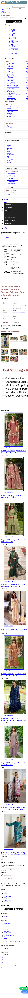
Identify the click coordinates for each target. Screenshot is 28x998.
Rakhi (8, 157)
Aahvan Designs (14, 41)
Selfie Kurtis (10, 68)
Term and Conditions (9, 935)
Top (8, 90)
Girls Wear (9, 127)
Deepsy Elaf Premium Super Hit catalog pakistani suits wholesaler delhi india (12, 720)
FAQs (5, 936)
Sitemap (5, 938)
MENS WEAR (9, 104)
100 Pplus (13, 29)
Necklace (9, 153)
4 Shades (13, 33)
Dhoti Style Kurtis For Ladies (14, 94)
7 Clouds (13, 35)
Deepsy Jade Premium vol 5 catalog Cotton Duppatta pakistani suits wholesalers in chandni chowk (13, 809)
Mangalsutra (10, 148)
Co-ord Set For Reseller (12, 176)
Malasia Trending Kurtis (12, 85)
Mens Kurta (10, 106)
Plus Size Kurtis (11, 79)
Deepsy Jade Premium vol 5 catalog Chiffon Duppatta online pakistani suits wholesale (13, 854)
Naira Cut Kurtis (11, 93)
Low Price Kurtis (11, 82)
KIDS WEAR (9, 123)
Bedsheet (8, 135)
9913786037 (4, 881)
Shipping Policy (7, 932)
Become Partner (7, 896)
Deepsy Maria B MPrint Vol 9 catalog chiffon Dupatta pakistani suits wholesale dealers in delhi (14, 586)
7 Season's (13, 37)
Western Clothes (11, 183)
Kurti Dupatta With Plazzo (13, 87)
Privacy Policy (7, 929)
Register (17, 2)
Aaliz (12, 44)
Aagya (12, 40)
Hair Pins (9, 162)
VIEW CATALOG (8, 447)
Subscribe (3, 872)
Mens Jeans (9, 113)
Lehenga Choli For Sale (12, 180)
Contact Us (8, 2)
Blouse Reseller (10, 178)
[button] (14, 996)
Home (5, 24)
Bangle (8, 149)
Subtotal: (3, 13)
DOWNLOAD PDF (7, 334)
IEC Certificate (7, 901)
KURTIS (8, 61)
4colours (13, 34)
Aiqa (12, 56)
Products (6, 228)
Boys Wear (9, 126)
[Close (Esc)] (1, 858)
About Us (6, 893)
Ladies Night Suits (11, 192)
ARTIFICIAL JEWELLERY (13, 143)
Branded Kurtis (10, 96)
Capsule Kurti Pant (11, 76)
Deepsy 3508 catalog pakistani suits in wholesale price (13, 541)
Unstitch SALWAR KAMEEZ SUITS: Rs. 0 (12, 325)
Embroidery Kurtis (11, 99)
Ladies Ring (10, 159)
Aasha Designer (14, 49)
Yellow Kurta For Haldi (12, 110)
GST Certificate (7, 900)
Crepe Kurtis (10, 77)
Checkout (8, 15)
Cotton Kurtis (10, 66)
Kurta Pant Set (10, 74)
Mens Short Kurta (11, 116)
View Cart (3, 15)
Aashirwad (13, 50)
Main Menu (6, 199)
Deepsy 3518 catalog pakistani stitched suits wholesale (11, 496)
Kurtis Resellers (10, 175)
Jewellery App (10, 164)
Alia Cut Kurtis (10, 91)
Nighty (8, 194)
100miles (13, 30)
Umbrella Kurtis (11, 98)
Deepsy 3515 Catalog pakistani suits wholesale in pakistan (13, 451)
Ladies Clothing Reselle (12, 171)
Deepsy (14, 310)
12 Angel (13, 31)
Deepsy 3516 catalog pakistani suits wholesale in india (13, 764)
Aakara (12, 42)
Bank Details (7, 898)
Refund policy (7, 931)
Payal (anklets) (10, 154)
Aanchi (12, 45)
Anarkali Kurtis (10, 88)
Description (6, 237)
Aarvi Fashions (14, 48)
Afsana (12, 54)
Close (9, 12)
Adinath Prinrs (14, 53)
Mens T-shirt (10, 111)
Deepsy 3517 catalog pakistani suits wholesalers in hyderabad (13, 674)
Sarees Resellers (11, 173)
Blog (5, 897)
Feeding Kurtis (10, 63)
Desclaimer (6, 934)
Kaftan (8, 71)
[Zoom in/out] (2, 858)
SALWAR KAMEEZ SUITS (19, 312)
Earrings (9, 151)
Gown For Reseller (11, 181)
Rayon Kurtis (10, 80)
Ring (8, 146)
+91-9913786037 (6, 1)
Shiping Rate (7, 923)
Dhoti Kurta (10, 114)
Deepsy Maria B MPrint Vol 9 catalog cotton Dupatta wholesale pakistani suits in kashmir (14, 631)
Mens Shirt (9, 108)
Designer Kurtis (10, 64)
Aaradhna (13, 46)
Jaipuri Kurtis (10, 72)
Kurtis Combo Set (11, 83)
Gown (8, 69)
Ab (11, 52)
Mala (8, 156)
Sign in (13, 2)
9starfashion (13, 38)
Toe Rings (9, 161)
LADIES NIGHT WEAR (12, 190)
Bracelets (9, 145)
